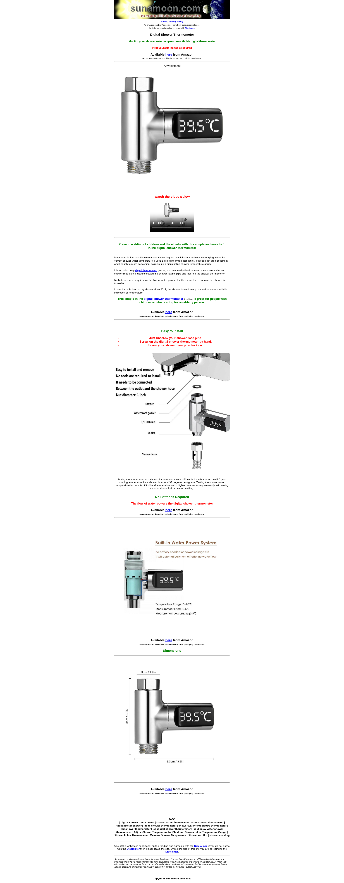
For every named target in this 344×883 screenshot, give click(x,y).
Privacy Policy (176, 21)
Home (164, 21)
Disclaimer (200, 845)
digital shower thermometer (163, 298)
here (168, 54)
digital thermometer (146, 270)
